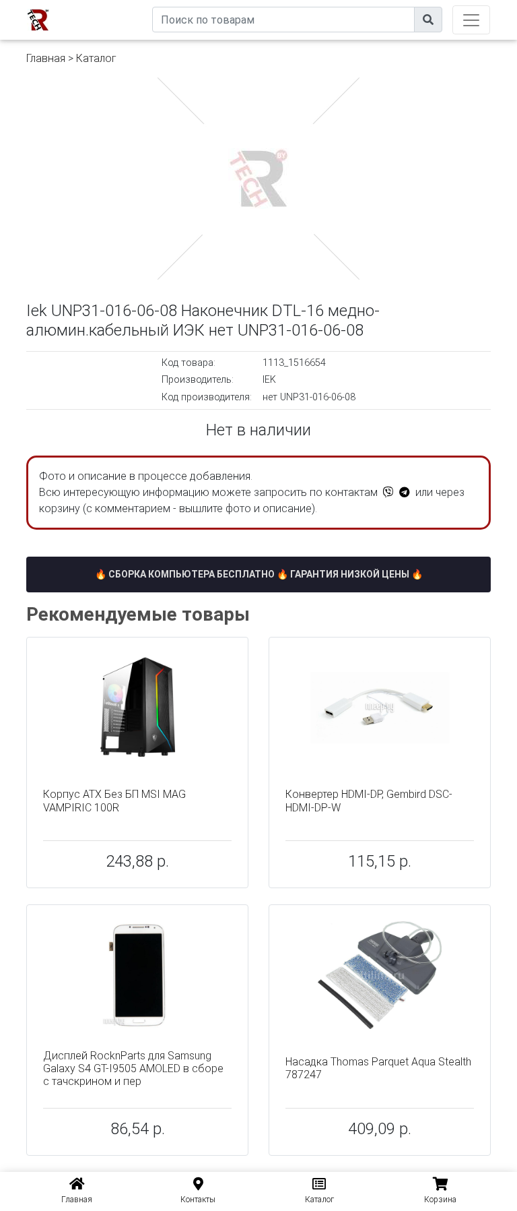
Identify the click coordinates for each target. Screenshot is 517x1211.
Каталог (96, 58)
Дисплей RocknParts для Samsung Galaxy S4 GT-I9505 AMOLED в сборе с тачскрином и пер (133, 1068)
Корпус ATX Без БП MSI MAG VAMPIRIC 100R (114, 800)
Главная (45, 58)
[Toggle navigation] (471, 19)
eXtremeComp (121, 5)
